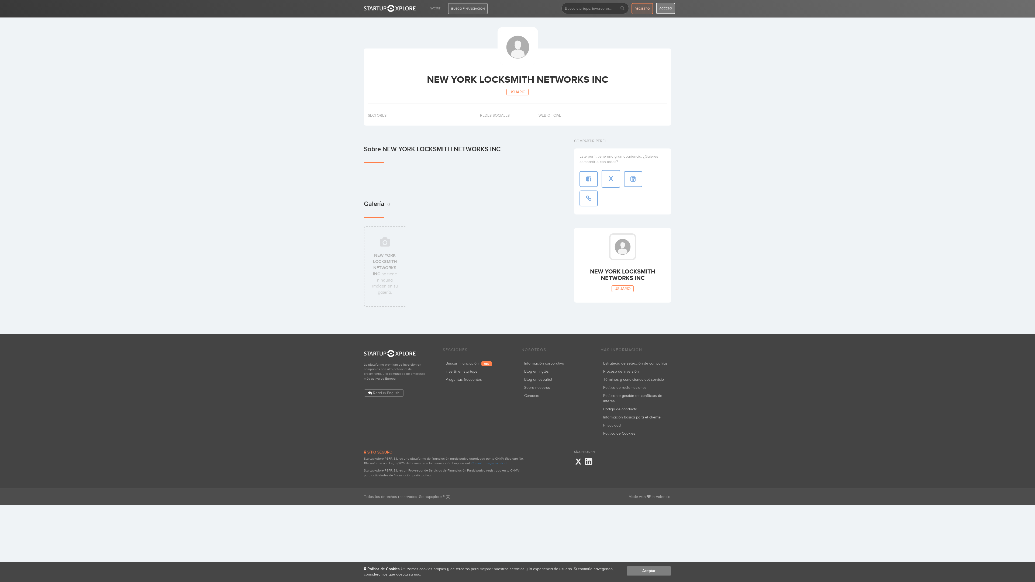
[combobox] (595, 8)
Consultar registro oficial (489, 463)
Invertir (434, 8)
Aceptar (649, 571)
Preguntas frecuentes (464, 379)
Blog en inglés (536, 371)
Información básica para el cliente (632, 417)
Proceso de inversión (621, 371)
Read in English (386, 393)
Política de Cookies (619, 433)
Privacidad (612, 425)
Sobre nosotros (537, 388)
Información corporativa (544, 363)
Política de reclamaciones (625, 388)
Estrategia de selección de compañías (635, 363)
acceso (665, 8)
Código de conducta (620, 409)
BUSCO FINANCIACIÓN (468, 9)
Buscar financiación (467, 363)
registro (642, 9)
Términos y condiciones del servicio (633, 379)
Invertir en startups (461, 371)
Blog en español (538, 379)
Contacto (531, 396)
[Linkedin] (588, 462)
